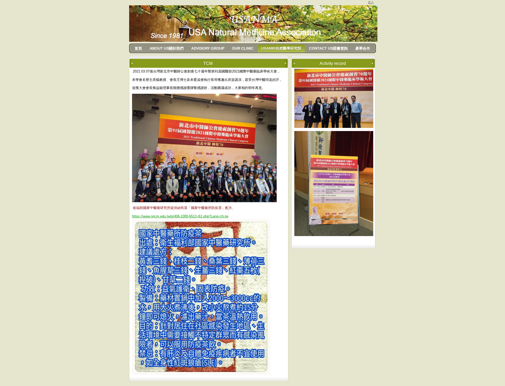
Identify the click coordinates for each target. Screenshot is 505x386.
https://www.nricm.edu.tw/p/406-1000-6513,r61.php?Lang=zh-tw (180, 216)
